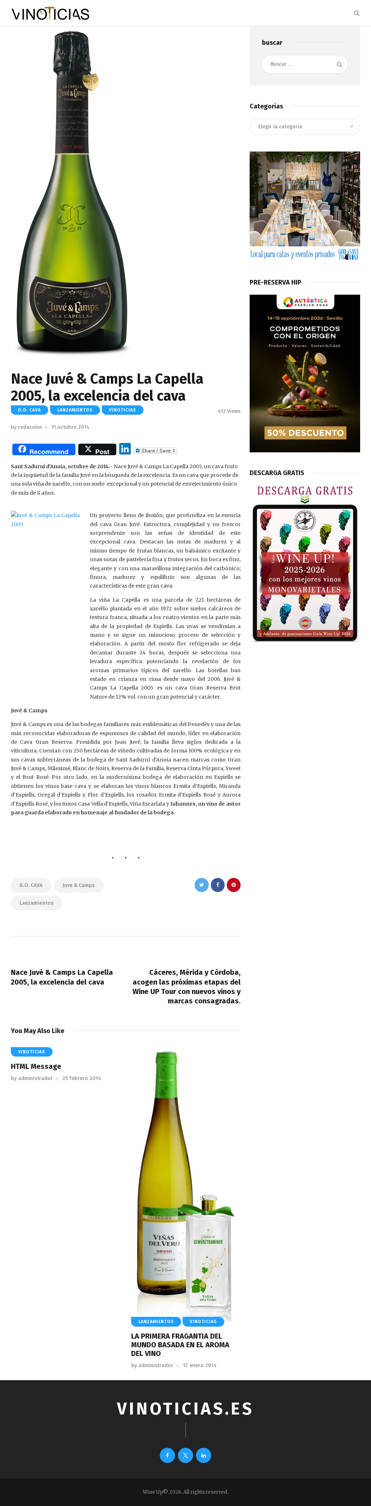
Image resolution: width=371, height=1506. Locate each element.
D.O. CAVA (29, 410)
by (26, 427)
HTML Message (36, 1066)
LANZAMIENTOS (75, 410)
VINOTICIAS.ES (185, 1408)
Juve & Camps (79, 885)
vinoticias (122, 410)
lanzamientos (37, 903)
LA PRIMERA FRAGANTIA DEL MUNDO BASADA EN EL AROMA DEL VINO (180, 1345)
